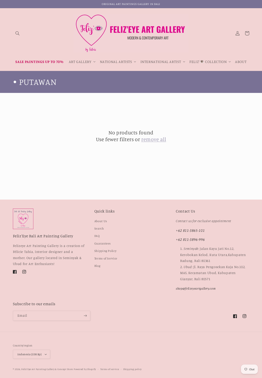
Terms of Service (105, 258)
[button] (17, 33)
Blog (97, 265)
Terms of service (109, 369)
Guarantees (102, 243)
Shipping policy (132, 369)
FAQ (97, 236)
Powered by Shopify (85, 369)
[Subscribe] (85, 316)
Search (99, 228)
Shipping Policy (105, 250)
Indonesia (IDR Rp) (29, 354)
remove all (153, 139)
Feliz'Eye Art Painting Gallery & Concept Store (47, 369)
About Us (100, 221)
